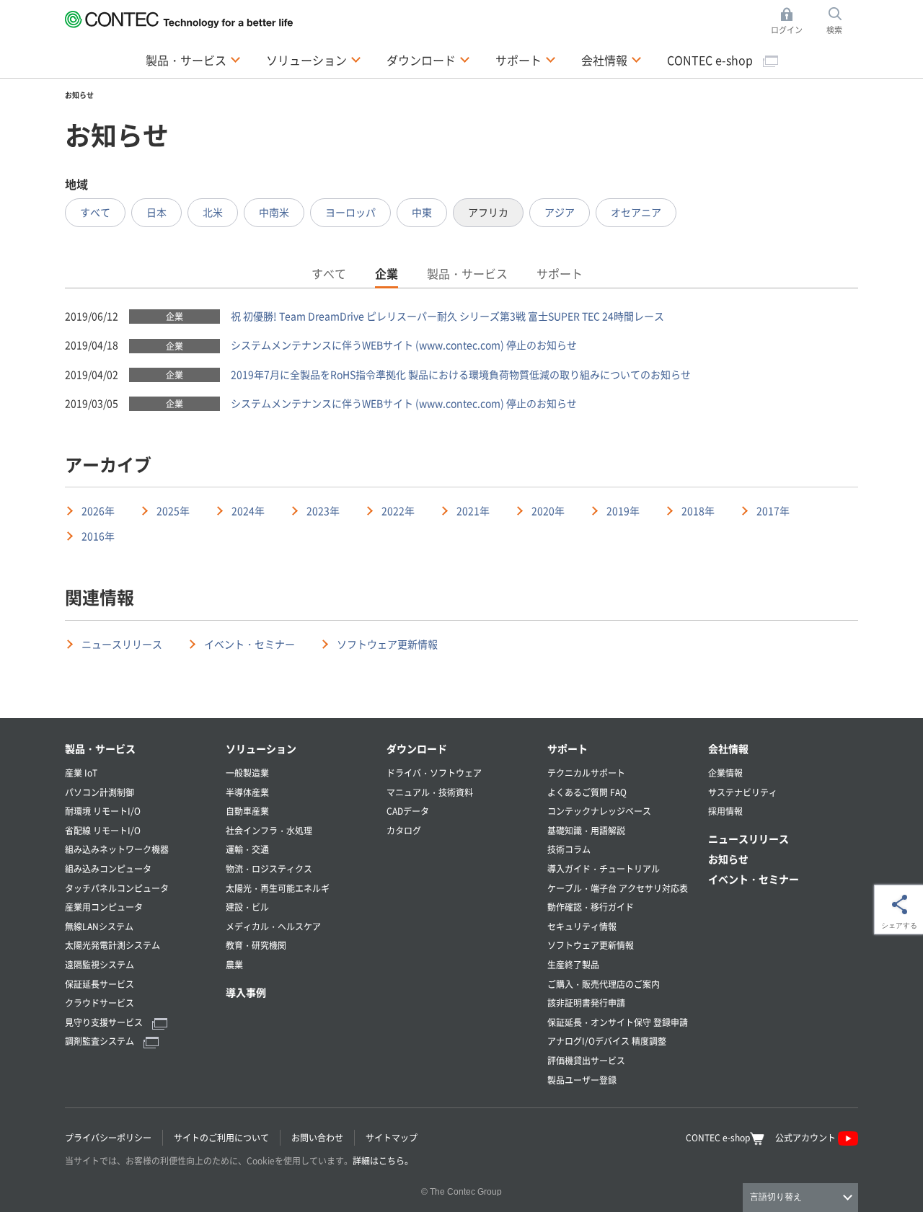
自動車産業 (247, 811)
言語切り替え (776, 1197)
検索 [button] (842, 21)
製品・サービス (100, 748)
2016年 (98, 535)
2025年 (173, 510)
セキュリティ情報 (582, 926)
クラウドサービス (99, 1002)
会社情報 (728, 748)
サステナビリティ (742, 792)
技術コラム (569, 849)
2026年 (98, 510)
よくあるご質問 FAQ (587, 792)
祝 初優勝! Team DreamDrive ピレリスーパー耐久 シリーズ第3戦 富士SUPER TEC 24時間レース (447, 316)
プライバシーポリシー (108, 1137)
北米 (213, 212)
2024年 (248, 510)
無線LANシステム (99, 926)
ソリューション (261, 748)
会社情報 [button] (611, 59)
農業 (234, 964)
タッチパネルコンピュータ (117, 888)
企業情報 (725, 772)
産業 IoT (81, 772)
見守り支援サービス (105, 1022)
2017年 (773, 510)
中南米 (274, 212)
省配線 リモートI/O (103, 830)
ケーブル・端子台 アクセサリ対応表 (617, 888)
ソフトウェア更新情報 (387, 644)
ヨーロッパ (350, 212)
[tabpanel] (461, 359)
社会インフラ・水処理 (269, 830)
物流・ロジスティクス (269, 868)
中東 (422, 212)
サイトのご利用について (221, 1137)
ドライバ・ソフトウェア (434, 772)
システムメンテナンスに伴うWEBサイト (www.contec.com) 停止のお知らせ (404, 344)
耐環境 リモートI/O (103, 811)
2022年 (398, 510)
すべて (95, 212)
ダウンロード (417, 748)
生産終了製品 (573, 964)
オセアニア (636, 212)
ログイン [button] (791, 21)
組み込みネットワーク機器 (117, 849)
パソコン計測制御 (99, 792)
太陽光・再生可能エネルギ (278, 888)
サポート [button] (525, 59)
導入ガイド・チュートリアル (603, 868)
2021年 (473, 510)
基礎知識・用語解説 (586, 830)
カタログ (404, 830)
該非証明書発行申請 (586, 1002)
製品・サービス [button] (193, 59)
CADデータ (408, 811)
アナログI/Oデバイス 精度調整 (606, 1041)
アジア (559, 212)
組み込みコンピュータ (108, 868)
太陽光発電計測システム (112, 945)
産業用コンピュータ (104, 907)
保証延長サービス (99, 984)
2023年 (323, 510)
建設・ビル (247, 907)
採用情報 (725, 811)
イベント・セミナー (249, 644)
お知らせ (728, 859)
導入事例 (246, 992)
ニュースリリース (121, 644)
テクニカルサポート (586, 772)
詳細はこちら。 (383, 1160)
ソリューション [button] (313, 59)
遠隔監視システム (99, 964)
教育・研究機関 (256, 945)
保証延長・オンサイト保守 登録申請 (617, 1022)
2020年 (548, 510)
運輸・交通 (247, 849)
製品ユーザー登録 (582, 1080)
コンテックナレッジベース (599, 811)
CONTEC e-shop (711, 59)
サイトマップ (392, 1137)
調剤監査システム (100, 1041)
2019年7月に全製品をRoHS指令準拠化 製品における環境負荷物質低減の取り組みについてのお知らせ (461, 374)
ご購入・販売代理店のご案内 (603, 984)
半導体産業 (247, 792)
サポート (567, 748)
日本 (156, 212)
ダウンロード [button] (428, 59)
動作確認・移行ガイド (590, 907)
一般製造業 (247, 772)
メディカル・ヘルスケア (273, 926)
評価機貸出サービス (586, 1060)
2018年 (698, 510)
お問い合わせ (317, 1137)
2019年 (623, 510)
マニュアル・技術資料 (430, 792)
